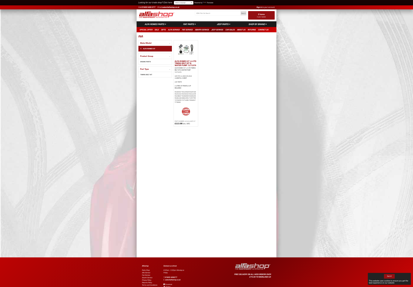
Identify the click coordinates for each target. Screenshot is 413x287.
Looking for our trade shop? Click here (155, 2)
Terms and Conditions (149, 285)
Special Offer (146, 29)
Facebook (168, 284)
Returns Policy (147, 282)
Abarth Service (202, 29)
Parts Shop (146, 270)
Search (243, 13)
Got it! (389, 276)
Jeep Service (217, 29)
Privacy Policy (146, 280)
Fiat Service (187, 29)
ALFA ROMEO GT (149, 49)
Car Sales (230, 29)
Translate (210, 2)
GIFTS (163, 29)
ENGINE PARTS (145, 62)
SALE (157, 29)
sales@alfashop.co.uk (170, 7)
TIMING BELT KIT (146, 74)
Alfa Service (174, 29)
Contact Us (263, 29)
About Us (241, 29)
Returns (252, 29)
